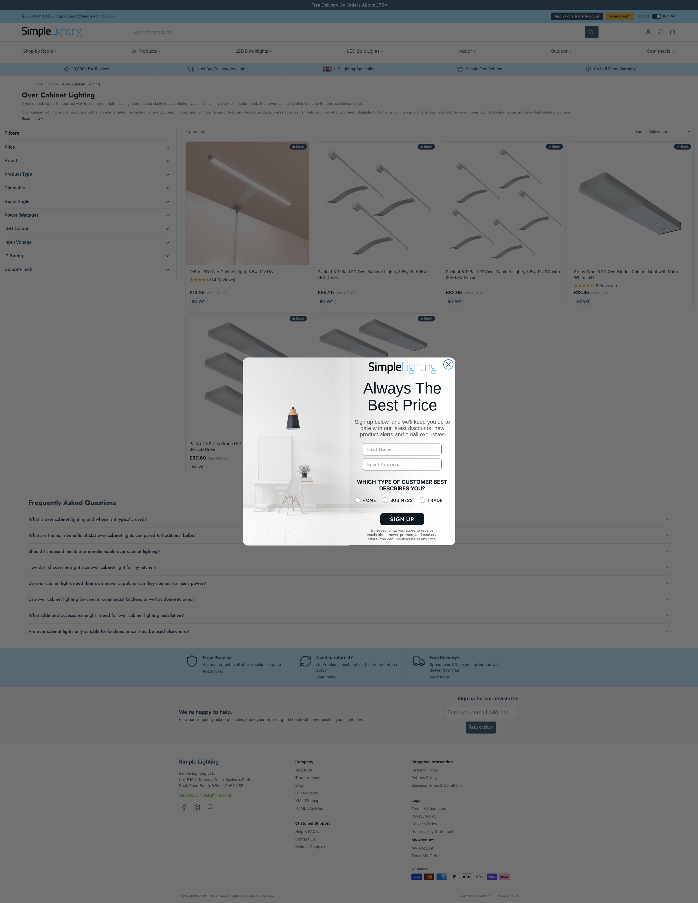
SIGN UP (402, 519)
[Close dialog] (448, 364)
